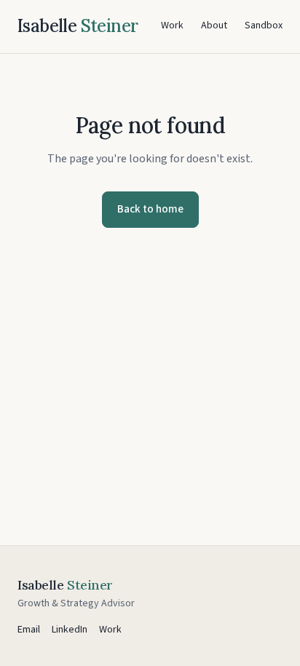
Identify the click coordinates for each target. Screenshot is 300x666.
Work (172, 25)
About (214, 25)
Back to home (150, 209)
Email (28, 629)
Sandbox (264, 25)
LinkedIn (69, 629)
